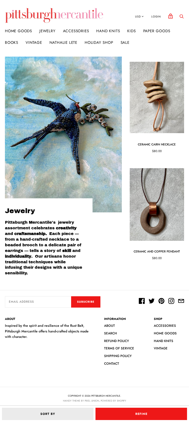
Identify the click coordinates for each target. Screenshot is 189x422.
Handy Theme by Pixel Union (81, 401)
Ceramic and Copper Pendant (157, 251)
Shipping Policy (118, 356)
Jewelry (47, 31)
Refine (141, 414)
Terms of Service (119, 348)
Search (110, 333)
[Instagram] (171, 301)
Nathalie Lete (63, 42)
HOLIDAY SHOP (99, 42)
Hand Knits (108, 31)
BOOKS (11, 42)
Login (156, 16)
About (109, 325)
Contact (111, 363)
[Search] (181, 17)
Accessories (76, 31)
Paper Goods (156, 31)
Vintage (34, 42)
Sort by (47, 414)
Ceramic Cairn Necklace (157, 144)
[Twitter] (152, 301)
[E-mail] (181, 301)
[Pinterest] (161, 301)
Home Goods (18, 31)
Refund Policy (116, 341)
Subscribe (85, 302)
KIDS (131, 31)
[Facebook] (142, 301)
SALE (125, 42)
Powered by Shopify (113, 401)
